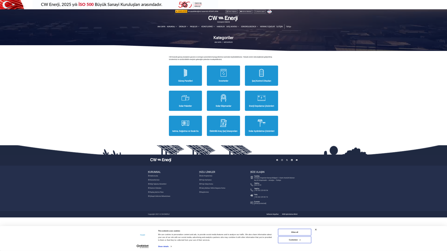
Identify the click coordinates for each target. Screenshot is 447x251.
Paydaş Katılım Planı (157, 192)
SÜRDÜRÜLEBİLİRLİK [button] (248, 26)
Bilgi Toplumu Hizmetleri (158, 184)
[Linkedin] (291, 160)
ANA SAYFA (161, 26)
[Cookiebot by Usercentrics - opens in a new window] (142, 246)
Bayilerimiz (205, 192)
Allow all (294, 232)
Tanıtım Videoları (155, 188)
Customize (293, 240)
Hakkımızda (154, 176)
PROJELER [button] (194, 26)
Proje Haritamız (206, 180)
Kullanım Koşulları (273, 214)
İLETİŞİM (279, 26)
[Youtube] (296, 160)
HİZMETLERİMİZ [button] (207, 26)
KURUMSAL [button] (171, 26)
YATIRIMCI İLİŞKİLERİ (267, 26)
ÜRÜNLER (182, 26)
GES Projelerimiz (206, 176)
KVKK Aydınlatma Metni (290, 214)
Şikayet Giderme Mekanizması (160, 196)
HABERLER (221, 26)
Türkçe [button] (288, 26)
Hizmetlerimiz (154, 180)
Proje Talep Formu (207, 184)
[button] (260, 11)
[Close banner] (316, 229)
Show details (163, 246)
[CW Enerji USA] (269, 11)
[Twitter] (286, 160)
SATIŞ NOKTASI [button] (231, 26)
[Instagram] (282, 160)
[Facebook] (277, 160)
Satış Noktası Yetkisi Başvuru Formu (213, 188)
